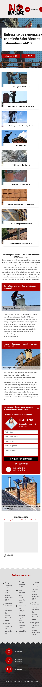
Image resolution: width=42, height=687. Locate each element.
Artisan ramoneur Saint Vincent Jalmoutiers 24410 (22, 596)
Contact (28, 56)
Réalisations (11, 56)
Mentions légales (32, 681)
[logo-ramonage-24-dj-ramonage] (11, 9)
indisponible (34, 9)
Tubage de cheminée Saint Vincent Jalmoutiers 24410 (35, 629)
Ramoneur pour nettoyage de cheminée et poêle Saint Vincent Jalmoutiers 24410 (22, 617)
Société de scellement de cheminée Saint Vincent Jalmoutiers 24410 (8, 612)
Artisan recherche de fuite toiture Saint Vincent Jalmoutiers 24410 (8, 591)
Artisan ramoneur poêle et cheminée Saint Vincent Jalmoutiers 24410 (35, 611)
